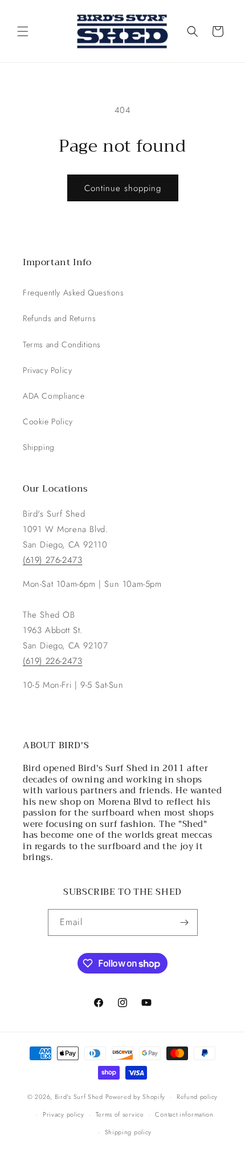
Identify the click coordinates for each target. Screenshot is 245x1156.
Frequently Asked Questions (73, 292)
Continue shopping (122, 188)
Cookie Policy (48, 421)
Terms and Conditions (62, 344)
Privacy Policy (47, 370)
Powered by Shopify (135, 1096)
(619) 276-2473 (52, 560)
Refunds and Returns (59, 318)
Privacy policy (63, 1114)
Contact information (184, 1114)
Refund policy (197, 1096)
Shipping (39, 447)
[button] (22, 31)
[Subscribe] (184, 922)
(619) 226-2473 (52, 661)
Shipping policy (128, 1132)
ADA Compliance (53, 395)
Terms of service (120, 1114)
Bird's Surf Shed (79, 1096)
